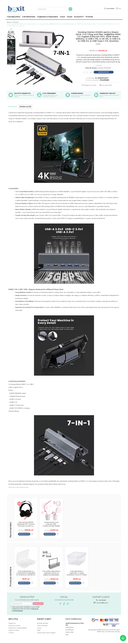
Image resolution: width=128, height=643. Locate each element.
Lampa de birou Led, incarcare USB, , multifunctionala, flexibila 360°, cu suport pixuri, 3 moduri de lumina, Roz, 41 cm (51, 524)
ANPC (39, 630)
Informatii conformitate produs (18, 487)
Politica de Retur (42, 625)
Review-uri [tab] (25, 107)
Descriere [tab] (12, 107)
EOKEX (98, 44)
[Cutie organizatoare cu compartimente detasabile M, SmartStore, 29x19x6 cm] (26, 559)
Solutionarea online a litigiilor (46, 632)
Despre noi (12, 623)
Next (11, 65)
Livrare (39, 628)
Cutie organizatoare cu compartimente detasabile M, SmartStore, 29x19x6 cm (25, 573)
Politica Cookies (13, 630)
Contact (11, 632)
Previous (11, 29)
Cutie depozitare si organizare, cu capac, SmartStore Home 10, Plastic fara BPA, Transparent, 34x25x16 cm (77, 573)
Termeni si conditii (14, 625)
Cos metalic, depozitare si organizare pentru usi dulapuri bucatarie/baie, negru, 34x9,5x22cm (51, 573)
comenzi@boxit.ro (102, 603)
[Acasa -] (17, 9)
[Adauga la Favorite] (32, 534)
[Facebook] (60, 603)
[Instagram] (68, 603)
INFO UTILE (13, 619)
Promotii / (16, 22)
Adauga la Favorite (89, 85)
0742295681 (102, 600)
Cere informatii (106, 85)
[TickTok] (64, 603)
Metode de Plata (42, 623)
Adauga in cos (103, 72)
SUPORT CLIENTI (44, 619)
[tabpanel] (44, 56)
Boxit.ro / (9, 22)
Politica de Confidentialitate (17, 628)
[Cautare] (70, 9)
